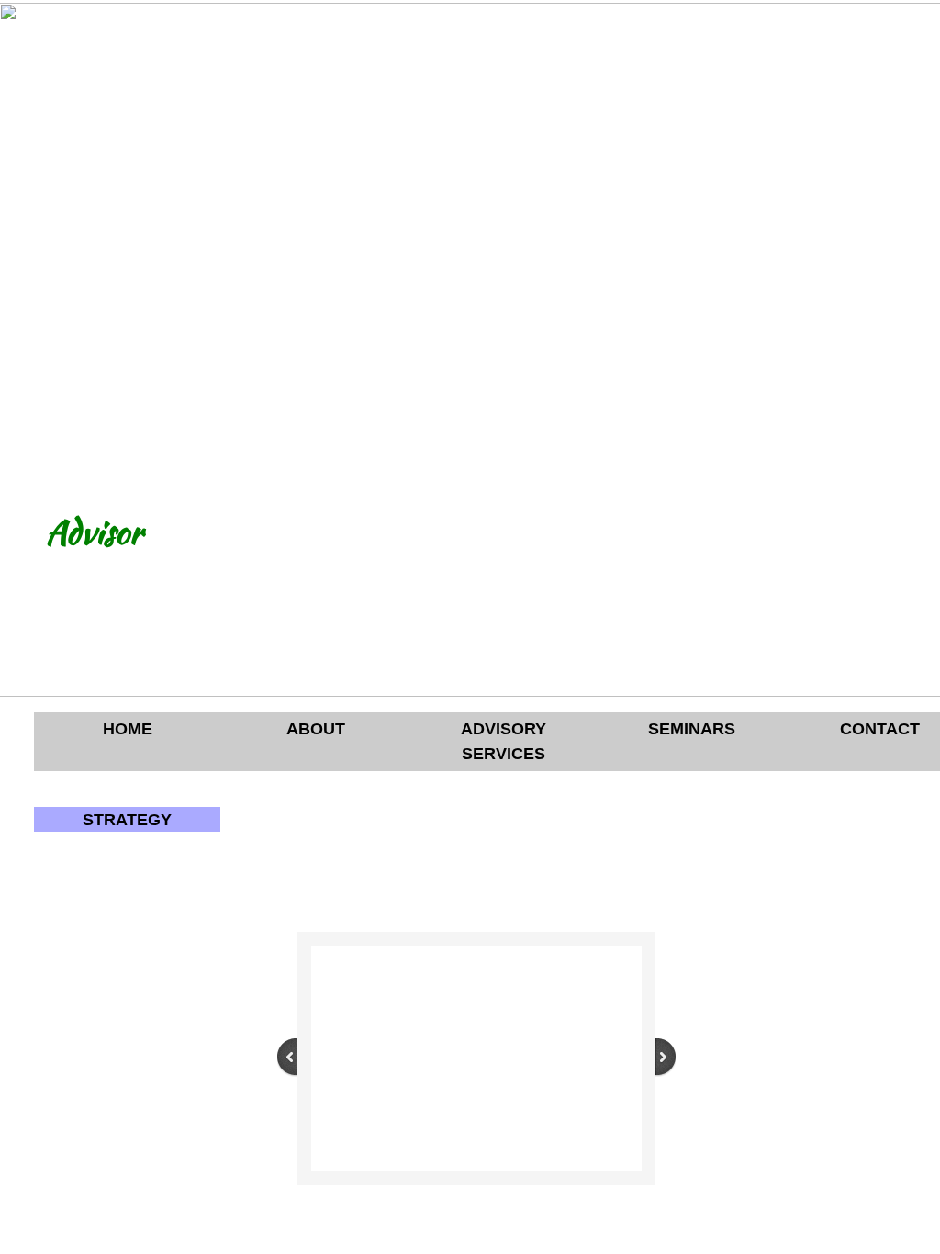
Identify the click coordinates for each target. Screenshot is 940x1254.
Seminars (691, 729)
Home (127, 729)
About (315, 729)
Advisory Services (503, 741)
